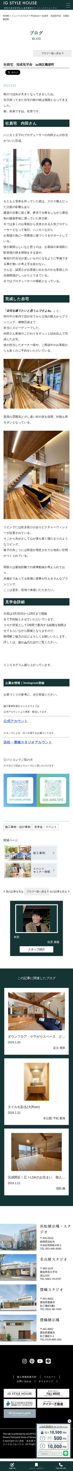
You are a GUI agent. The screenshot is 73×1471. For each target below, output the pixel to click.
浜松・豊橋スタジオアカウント (28, 742)
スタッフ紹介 (36, 949)
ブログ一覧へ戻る (51, 53)
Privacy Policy (9, 1437)
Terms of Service (28, 1437)
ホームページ (27, 642)
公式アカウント (16, 721)
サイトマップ (46, 1381)
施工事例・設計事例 (17, 826)
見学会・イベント (45, 826)
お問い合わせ (24, 1381)
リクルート (50, 1377)
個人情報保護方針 (26, 1377)
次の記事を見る (58, 891)
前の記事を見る (14, 891)
